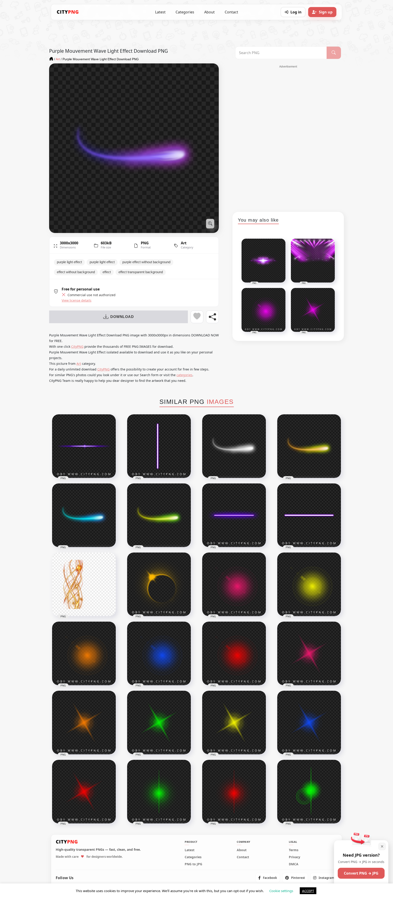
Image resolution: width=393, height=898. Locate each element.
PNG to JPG (193, 864)
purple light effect (69, 262)
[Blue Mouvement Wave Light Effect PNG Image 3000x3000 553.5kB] (84, 515)
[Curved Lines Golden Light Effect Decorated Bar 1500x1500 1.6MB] (84, 584)
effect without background (76, 272)
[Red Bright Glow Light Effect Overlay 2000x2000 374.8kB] (234, 653)
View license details (76, 300)
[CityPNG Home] (68, 12)
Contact (231, 12)
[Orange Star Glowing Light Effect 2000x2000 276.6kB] (84, 722)
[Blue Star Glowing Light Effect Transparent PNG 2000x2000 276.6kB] (309, 722)
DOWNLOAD (122, 317)
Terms (293, 850)
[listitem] (267, 878)
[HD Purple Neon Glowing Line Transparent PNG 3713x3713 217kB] (234, 515)
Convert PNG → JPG (361, 873)
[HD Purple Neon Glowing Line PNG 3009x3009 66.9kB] (309, 515)
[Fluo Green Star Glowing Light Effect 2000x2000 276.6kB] (159, 722)
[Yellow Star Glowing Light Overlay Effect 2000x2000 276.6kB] (234, 722)
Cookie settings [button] (281, 890)
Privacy (294, 857)
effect (107, 272)
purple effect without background (146, 262)
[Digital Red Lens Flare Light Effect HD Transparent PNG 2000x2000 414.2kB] (234, 791)
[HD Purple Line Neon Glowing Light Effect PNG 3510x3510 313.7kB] (84, 446)
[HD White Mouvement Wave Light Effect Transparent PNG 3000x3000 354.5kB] (234, 446)
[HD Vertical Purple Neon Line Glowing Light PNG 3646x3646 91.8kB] (159, 446)
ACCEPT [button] (308, 890)
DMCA (293, 864)
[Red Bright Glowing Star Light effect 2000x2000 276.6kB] (84, 791)
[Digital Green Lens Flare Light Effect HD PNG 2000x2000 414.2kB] (159, 791)
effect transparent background (140, 272)
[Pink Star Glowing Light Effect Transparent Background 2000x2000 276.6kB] (309, 653)
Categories (185, 12)
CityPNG (77, 346)
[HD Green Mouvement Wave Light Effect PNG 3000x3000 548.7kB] (159, 515)
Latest (160, 12)
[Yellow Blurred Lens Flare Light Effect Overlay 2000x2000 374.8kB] (309, 584)
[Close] (382, 846)
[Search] (334, 53)
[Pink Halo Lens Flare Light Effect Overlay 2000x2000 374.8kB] (234, 584)
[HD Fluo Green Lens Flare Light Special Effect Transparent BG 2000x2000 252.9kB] (309, 791)
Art (183, 242)
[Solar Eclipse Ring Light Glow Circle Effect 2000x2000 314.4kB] (159, 584)
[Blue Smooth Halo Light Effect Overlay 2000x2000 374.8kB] (159, 653)
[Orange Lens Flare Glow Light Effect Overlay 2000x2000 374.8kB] (84, 653)
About (209, 12)
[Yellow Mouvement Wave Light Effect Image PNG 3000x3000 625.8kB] (309, 446)
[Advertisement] (288, 137)
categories (184, 375)
